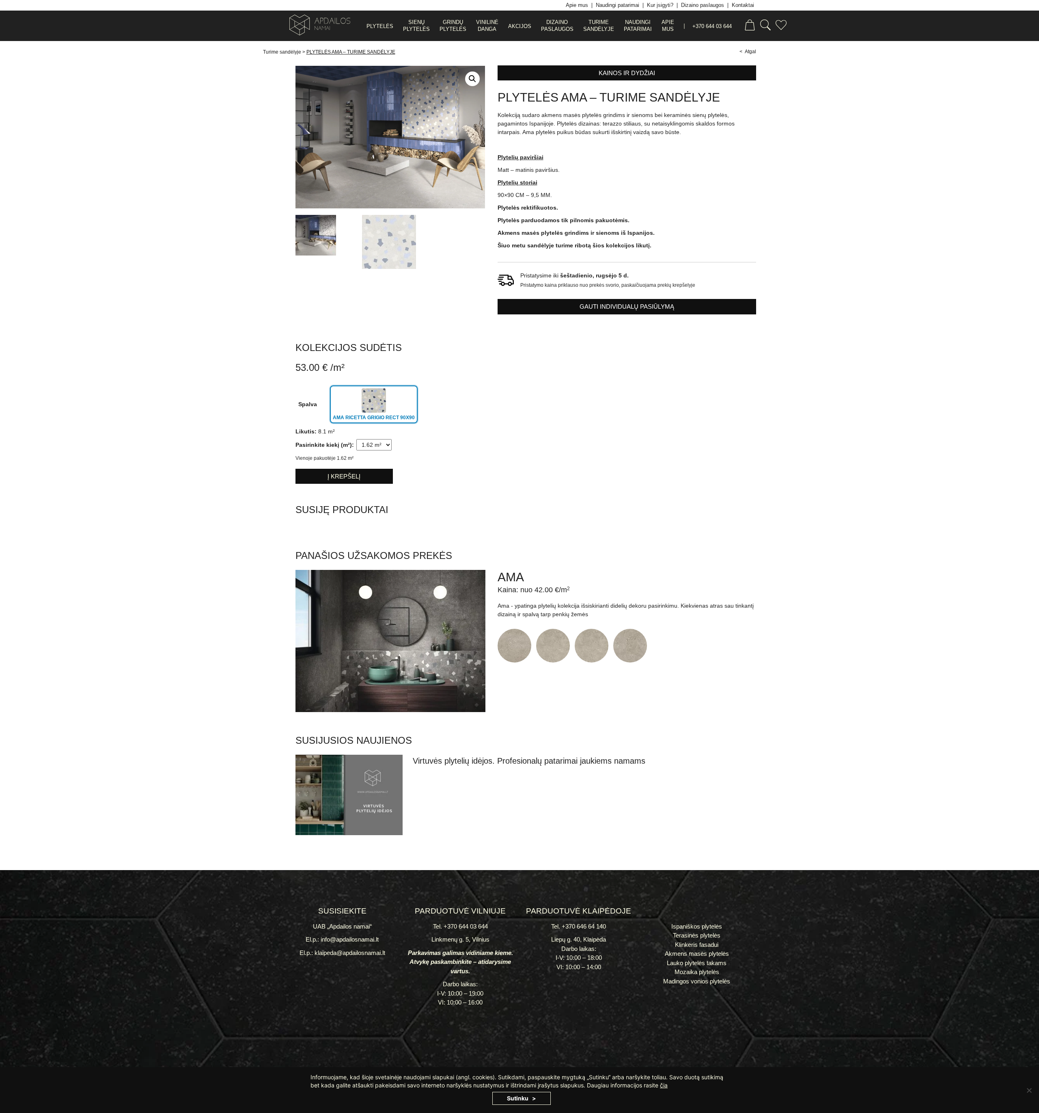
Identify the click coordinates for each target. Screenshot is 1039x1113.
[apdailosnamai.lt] (316, 26)
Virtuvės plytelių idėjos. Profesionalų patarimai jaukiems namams (529, 760)
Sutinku (517, 1098)
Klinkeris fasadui (696, 944)
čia (664, 1085)
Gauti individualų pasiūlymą (627, 306)
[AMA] (390, 710)
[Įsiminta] (781, 26)
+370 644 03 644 (712, 26)
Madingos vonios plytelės (696, 981)
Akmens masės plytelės (697, 953)
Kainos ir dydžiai (627, 72)
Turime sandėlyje (282, 52)
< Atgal (747, 51)
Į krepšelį (344, 476)
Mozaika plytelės (697, 971)
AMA (511, 577)
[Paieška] (765, 26)
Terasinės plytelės (696, 935)
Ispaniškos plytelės (696, 926)
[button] (472, 78)
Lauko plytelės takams (696, 962)
